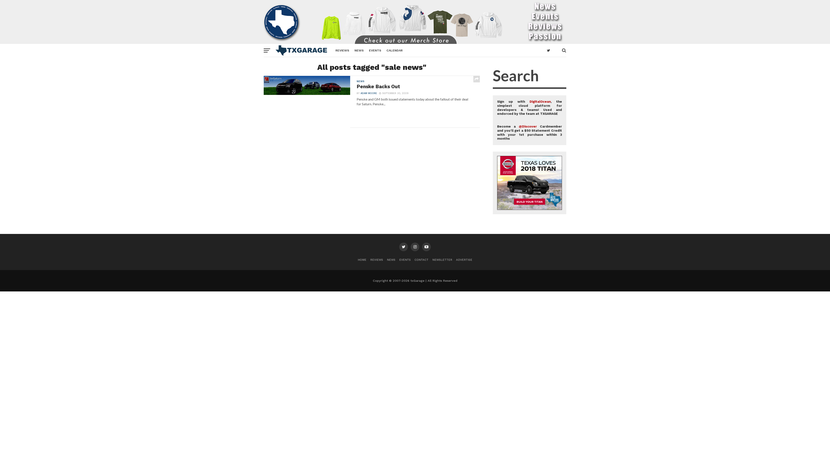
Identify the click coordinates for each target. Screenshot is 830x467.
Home (362, 259)
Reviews (342, 50)
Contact (421, 259)
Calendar (394, 50)
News (359, 50)
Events (375, 50)
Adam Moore (369, 93)
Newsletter (442, 259)
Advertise (464, 259)
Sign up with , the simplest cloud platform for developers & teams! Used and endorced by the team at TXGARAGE (529, 108)
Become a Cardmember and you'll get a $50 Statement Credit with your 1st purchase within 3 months (529, 133)
